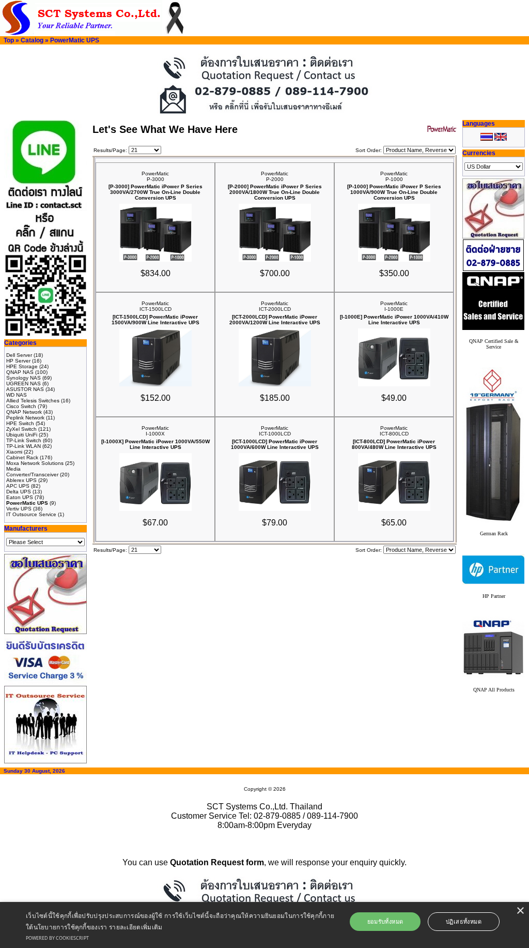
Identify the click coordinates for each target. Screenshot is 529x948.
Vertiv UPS (19, 508)
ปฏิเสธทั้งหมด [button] (463, 921)
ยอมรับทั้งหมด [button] (385, 921)
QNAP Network (24, 412)
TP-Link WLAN (23, 446)
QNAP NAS (20, 372)
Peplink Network (25, 417)
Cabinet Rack (22, 457)
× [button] (520, 911)
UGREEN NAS (23, 383)
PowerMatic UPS (74, 40)
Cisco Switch (21, 406)
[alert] (264, 925)
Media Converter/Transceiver (32, 471)
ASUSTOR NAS (25, 389)
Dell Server (19, 355)
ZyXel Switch (21, 429)
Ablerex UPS (21, 480)
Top (9, 40)
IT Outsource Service (31, 514)
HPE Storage (22, 366)
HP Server (18, 361)
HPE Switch (20, 423)
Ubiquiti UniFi (21, 435)
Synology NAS (23, 378)
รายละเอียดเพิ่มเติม (136, 927)
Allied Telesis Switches (32, 400)
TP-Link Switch (23, 440)
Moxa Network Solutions (35, 463)
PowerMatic (155, 173)
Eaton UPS (19, 497)
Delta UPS (18, 491)
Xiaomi (14, 452)
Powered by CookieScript (57, 938)
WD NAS (16, 395)
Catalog (32, 40)
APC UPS (17, 486)
